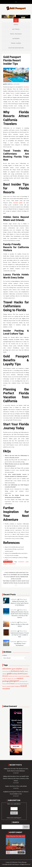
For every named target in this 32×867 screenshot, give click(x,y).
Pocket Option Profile (23, 681)
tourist (12, 686)
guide (27, 561)
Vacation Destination (16, 47)
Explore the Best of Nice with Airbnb (19, 625)
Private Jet (4, 683)
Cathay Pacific (25, 668)
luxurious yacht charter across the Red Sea (16, 676)
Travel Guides (16, 43)
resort (10, 563)
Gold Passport (17, 817)
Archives (4, 655)
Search (26, 827)
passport (5, 563)
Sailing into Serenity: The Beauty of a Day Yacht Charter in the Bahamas (20, 603)
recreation (11, 683)
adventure (6, 668)
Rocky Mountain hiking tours (23, 683)
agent (13, 669)
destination (21, 561)
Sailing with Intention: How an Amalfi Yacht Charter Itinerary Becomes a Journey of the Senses (20, 614)
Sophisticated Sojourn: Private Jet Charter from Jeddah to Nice (19, 634)
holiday (15, 674)
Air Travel (16, 29)
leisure (25, 674)
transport (17, 686)
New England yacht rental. (11, 678)
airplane (19, 669)
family (22, 671)
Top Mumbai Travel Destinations (19, 644)
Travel (16, 24)
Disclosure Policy (16, 862)
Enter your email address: (14, 804)
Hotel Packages (16, 34)
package (5, 681)
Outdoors (16, 38)
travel (13, 563)
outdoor (19, 678)
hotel (20, 673)
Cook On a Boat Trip (6, 671)
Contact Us (8, 862)
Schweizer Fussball (6, 686)
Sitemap (24, 862)
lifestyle (5, 676)
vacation (6, 688)
